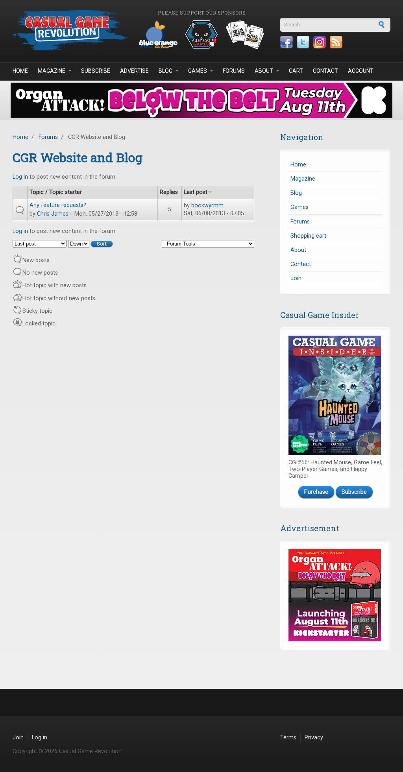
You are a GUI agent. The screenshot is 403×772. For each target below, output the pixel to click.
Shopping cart (308, 236)
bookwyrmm (207, 205)
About (264, 71)
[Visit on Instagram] (319, 42)
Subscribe (95, 71)
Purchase (316, 492)
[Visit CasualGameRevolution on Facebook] (286, 42)
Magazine (51, 71)
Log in (20, 177)
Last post (195, 192)
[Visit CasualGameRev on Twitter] (303, 42)
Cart (296, 71)
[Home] (72, 30)
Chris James (52, 214)
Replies (169, 192)
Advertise (134, 71)
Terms (288, 737)
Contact (325, 71)
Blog (165, 71)
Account (360, 71)
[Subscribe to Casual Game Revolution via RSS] (336, 42)
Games (197, 71)
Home (20, 71)
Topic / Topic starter (56, 192)
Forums (234, 71)
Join (295, 278)
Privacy (314, 737)
